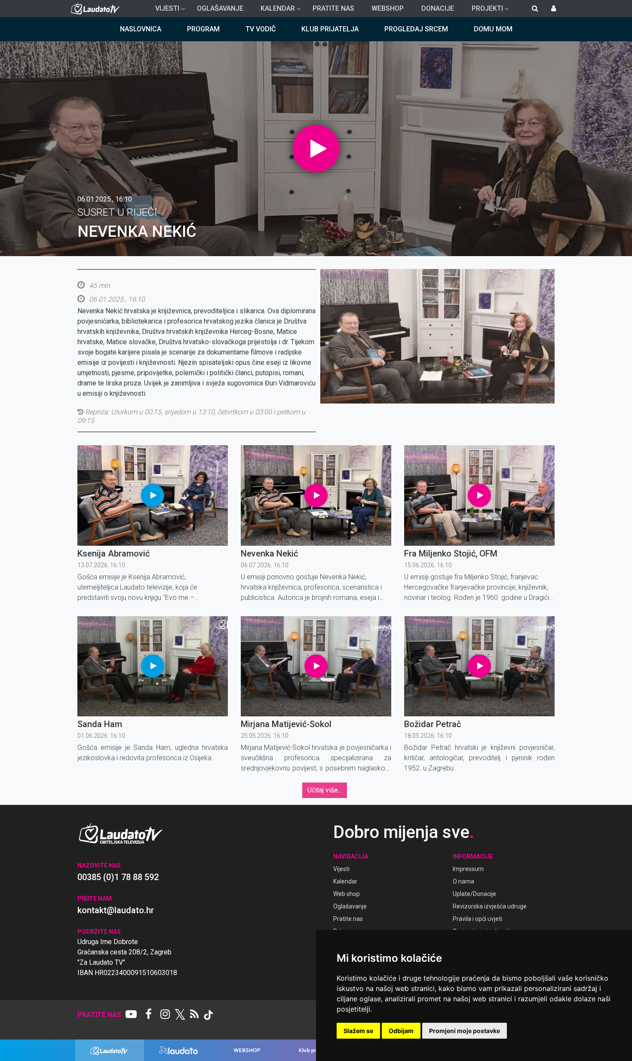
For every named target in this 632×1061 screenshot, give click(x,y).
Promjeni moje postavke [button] (464, 1030)
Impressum (468, 868)
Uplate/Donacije (474, 893)
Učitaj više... (324, 790)
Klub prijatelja (330, 29)
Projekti (484, 10)
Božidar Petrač (432, 724)
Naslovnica (140, 29)
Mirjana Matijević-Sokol (286, 724)
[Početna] (97, 8)
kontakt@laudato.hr (115, 910)
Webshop (387, 8)
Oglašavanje (220, 8)
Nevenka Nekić (269, 553)
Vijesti (163, 10)
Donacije (437, 8)
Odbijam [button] (401, 1030)
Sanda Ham (99, 724)
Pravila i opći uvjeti (477, 918)
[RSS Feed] (194, 1015)
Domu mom (493, 29)
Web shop (346, 893)
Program (203, 29)
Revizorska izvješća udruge (490, 906)
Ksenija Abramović (113, 553)
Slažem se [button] (358, 1030)
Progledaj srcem (416, 29)
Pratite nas (333, 8)
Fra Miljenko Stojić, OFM (450, 553)
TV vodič (260, 29)
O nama (463, 881)
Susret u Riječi (117, 212)
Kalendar (274, 10)
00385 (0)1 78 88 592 (118, 877)
